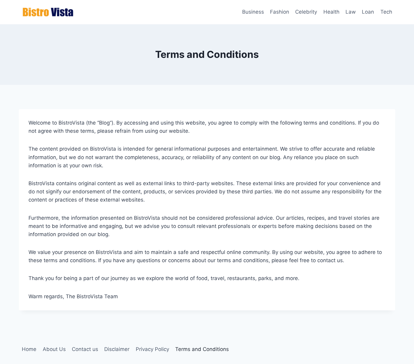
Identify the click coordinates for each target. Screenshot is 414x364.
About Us (54, 349)
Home (29, 349)
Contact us (85, 349)
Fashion (279, 12)
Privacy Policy (152, 349)
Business (253, 12)
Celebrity (306, 12)
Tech (386, 12)
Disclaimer (116, 349)
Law (351, 12)
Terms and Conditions (202, 349)
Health (331, 12)
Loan (368, 12)
